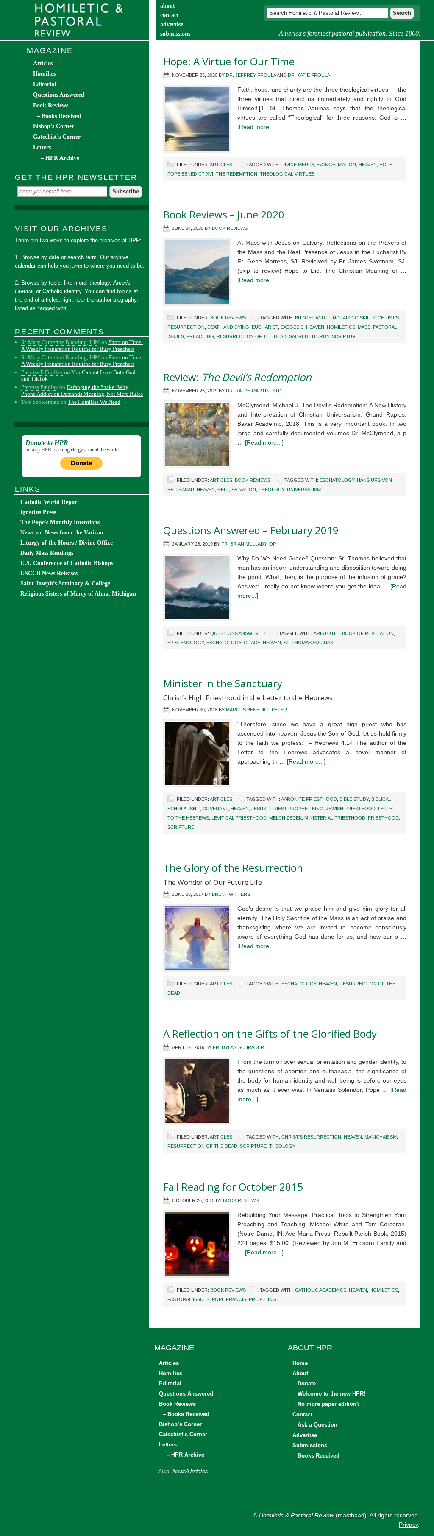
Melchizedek (285, 817)
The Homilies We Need (94, 402)
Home (300, 1363)
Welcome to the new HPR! (331, 1394)
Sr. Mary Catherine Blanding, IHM (60, 342)
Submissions (309, 1445)
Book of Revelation (368, 633)
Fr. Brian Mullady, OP (248, 543)
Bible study (354, 799)
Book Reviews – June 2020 (223, 214)
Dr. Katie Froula (309, 75)
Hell (223, 489)
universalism (304, 489)
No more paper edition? (329, 1404)
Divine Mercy (297, 164)
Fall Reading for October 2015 (233, 1187)
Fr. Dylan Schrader (238, 1047)
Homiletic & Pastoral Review (81, 20)
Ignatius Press (38, 512)
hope (385, 164)
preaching (200, 336)
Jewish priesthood (351, 808)
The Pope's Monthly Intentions (60, 522)
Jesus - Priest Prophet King (287, 808)
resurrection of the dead (252, 336)
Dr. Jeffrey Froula (251, 75)
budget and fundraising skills (335, 317)
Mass (364, 327)
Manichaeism (380, 1136)
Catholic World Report (49, 502)
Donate (81, 463)
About (300, 1373)
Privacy (408, 1524)
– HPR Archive (60, 158)
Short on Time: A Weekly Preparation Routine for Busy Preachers (82, 345)
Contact (302, 1414)
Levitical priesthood (239, 817)
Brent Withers (231, 894)
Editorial (44, 84)
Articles (221, 164)
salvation (243, 489)
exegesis (292, 327)
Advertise (304, 1435)
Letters (42, 147)
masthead (351, 1515)
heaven (368, 164)
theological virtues (287, 173)
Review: (237, 377)
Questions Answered (237, 633)
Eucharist (265, 327)
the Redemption (236, 173)
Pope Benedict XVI (190, 173)
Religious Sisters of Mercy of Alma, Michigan (78, 593)
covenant (215, 808)
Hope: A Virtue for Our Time (229, 61)
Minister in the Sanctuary (222, 683)
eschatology (337, 480)
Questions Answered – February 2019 (251, 530)
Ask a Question (317, 1424)
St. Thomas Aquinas (308, 642)
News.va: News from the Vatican (61, 532)
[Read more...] (256, 126)
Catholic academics (320, 1290)
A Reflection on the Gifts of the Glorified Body (270, 1034)
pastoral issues (188, 1299)
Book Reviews (230, 228)
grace (252, 642)
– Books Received (59, 116)
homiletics (341, 327)
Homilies (44, 73)
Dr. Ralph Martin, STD (253, 390)
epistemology (185, 642)
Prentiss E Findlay (42, 372)
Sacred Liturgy (309, 336)
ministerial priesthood (334, 817)
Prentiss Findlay (39, 387)
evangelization (336, 164)
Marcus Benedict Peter (256, 709)
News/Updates (190, 1471)
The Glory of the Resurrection (233, 868)
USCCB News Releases (49, 573)
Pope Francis (229, 1299)
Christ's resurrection (311, 1136)
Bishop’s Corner (53, 126)
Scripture (345, 336)
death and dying (228, 327)
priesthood (383, 817)
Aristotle (326, 633)
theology (271, 489)
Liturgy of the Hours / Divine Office (66, 543)
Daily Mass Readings (46, 553)
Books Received (318, 1455)
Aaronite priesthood (309, 799)
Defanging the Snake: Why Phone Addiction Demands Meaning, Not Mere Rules (82, 390)
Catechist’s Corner (57, 137)
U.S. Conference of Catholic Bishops (66, 563)
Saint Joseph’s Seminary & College (65, 583)
